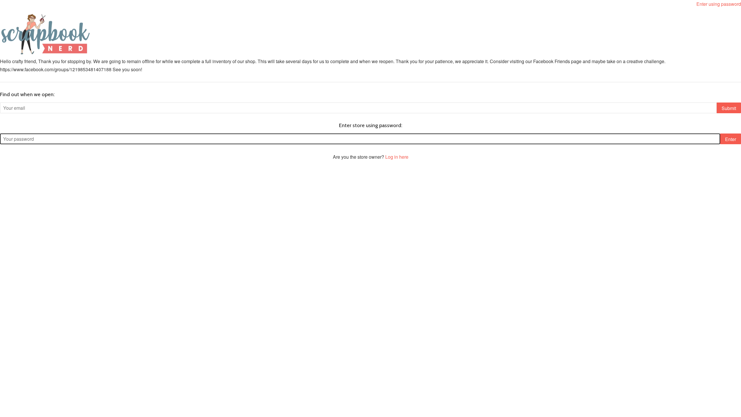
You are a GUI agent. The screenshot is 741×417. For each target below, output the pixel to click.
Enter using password (718, 4)
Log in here (396, 156)
